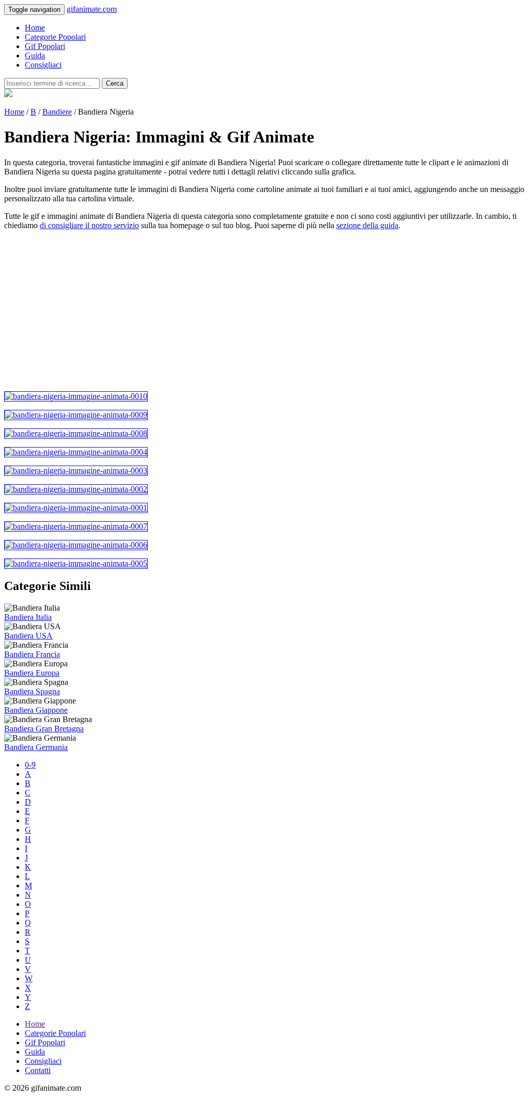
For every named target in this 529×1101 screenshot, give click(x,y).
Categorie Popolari (55, 37)
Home (35, 27)
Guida (35, 55)
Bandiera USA (28, 635)
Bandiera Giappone (36, 710)
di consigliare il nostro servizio (89, 225)
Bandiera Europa (31, 672)
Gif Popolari (45, 46)
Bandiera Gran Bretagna (44, 728)
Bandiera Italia (28, 617)
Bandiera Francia (32, 654)
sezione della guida (367, 225)
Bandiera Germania (36, 747)
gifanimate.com (92, 9)
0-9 (30, 764)
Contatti (38, 1070)
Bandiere (57, 111)
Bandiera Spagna (32, 691)
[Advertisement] (264, 310)
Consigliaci (43, 64)
